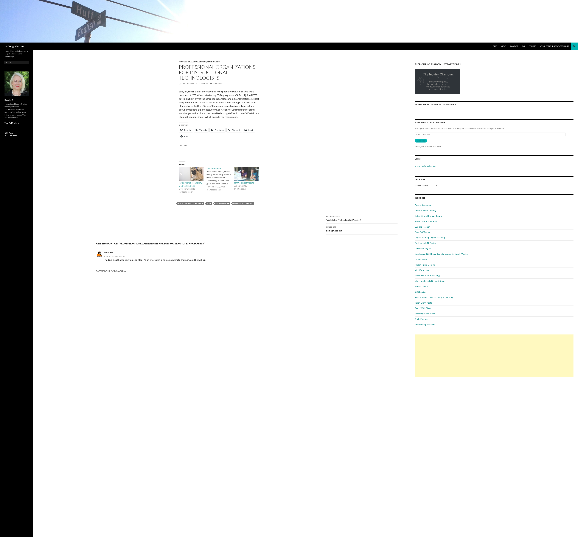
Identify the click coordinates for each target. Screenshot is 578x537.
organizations (222, 203)
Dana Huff (203, 83)
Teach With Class (423, 308)
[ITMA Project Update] (246, 174)
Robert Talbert (421, 286)
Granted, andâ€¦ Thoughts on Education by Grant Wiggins (441, 254)
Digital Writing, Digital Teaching (430, 237)
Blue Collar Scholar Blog (426, 221)
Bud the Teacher (422, 226)
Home (494, 46)
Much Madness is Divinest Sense (430, 281)
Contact (514, 46)
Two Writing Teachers (425, 324)
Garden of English (423, 248)
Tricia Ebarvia (421, 319)
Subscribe (421, 141)
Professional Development (192, 62)
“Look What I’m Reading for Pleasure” (343, 218)
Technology (213, 62)
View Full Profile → (12, 123)
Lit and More (421, 259)
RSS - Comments (11, 136)
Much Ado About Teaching (427, 275)
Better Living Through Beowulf (429, 216)
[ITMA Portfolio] (220, 179)
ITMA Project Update (244, 182)
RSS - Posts (9, 133)
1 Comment (218, 83)
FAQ (523, 46)
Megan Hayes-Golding (425, 264)
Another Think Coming (425, 210)
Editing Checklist (334, 229)
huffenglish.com (14, 46)
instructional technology (190, 203)
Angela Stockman (423, 205)
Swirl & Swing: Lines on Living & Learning (434, 297)
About (503, 46)
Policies (532, 46)
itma (209, 203)
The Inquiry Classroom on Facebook (436, 104)
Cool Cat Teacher (423, 232)
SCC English (420, 292)
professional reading (243, 203)
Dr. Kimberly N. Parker (425, 243)
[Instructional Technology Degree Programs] (191, 174)
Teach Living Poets (423, 302)
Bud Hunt (108, 252)
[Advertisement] (494, 355)
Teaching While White (425, 313)
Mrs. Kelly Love (422, 270)
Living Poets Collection (425, 166)
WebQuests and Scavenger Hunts (554, 46)
